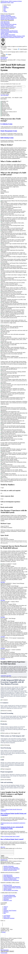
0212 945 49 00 (4, 57)
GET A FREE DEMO (5, 92)
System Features (7, 5)
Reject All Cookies (5, 951)
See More (3, 582)
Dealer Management (5, 23)
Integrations (12, 37)
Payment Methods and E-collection (8, 24)
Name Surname (4, 89)
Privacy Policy (6, 916)
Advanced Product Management (8, 16)
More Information (5, 950)
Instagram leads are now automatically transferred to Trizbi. (12, 827)
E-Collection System (6, 124)
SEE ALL (3, 847)
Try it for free (4, 58)
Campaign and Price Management (8, 27)
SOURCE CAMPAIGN (6, 86)
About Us (5, 906)
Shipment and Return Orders (7, 25)
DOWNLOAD (4, 859)
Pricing (5, 6)
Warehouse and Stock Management (9, 17)
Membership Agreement (8, 918)
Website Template (5, 33)
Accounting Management (6, 36)
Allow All (11, 951)
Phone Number (4, 91)
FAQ (4, 8)
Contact (5, 11)
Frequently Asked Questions (9, 910)
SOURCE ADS (4, 87)
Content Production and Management (9, 30)
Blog (4, 10)
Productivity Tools (19, 37)
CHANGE (3, 56)
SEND (2, 855)
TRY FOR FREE (5, 95)
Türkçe (2, 952)
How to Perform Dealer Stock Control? (12, 839)
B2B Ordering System (7, 137)
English (5, 952)
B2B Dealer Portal (5, 29)
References (5, 7)
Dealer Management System (9, 131)
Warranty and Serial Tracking (7, 19)
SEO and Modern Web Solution (8, 34)
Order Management (5, 21)
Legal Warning (6, 915)
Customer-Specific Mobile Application (9, 32)
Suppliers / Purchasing (6, 15)
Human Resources (5, 37)
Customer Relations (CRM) (18, 36)
